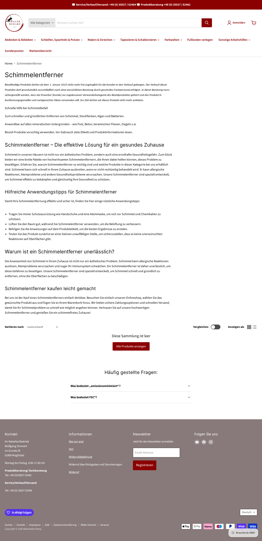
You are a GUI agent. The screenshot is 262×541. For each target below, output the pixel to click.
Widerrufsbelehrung (80, 457)
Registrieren (144, 465)
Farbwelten (172, 40)
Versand (104, 525)
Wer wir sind (76, 442)
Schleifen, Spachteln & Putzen (60, 40)
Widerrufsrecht (88, 525)
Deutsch (246, 512)
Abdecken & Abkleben (19, 40)
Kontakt (21, 525)
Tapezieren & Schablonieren (138, 40)
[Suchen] (207, 22)
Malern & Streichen (100, 40)
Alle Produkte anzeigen (131, 346)
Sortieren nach (14, 327)
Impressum (35, 525)
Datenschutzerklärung (65, 525)
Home (8, 63)
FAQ (71, 449)
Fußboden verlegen (200, 40)
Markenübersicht (40, 51)
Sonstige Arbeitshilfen (233, 40)
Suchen (8, 525)
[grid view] (249, 327)
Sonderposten (14, 51)
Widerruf (74, 472)
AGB (47, 525)
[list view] (254, 327)
